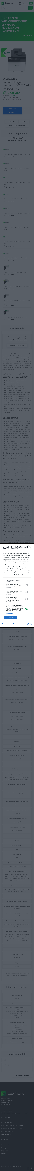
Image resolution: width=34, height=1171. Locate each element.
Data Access (17, 624)
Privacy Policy (28, 624)
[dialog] (17, 585)
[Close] (30, 547)
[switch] (26, 585)
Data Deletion (6, 624)
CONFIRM (10, 617)
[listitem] (17, 580)
